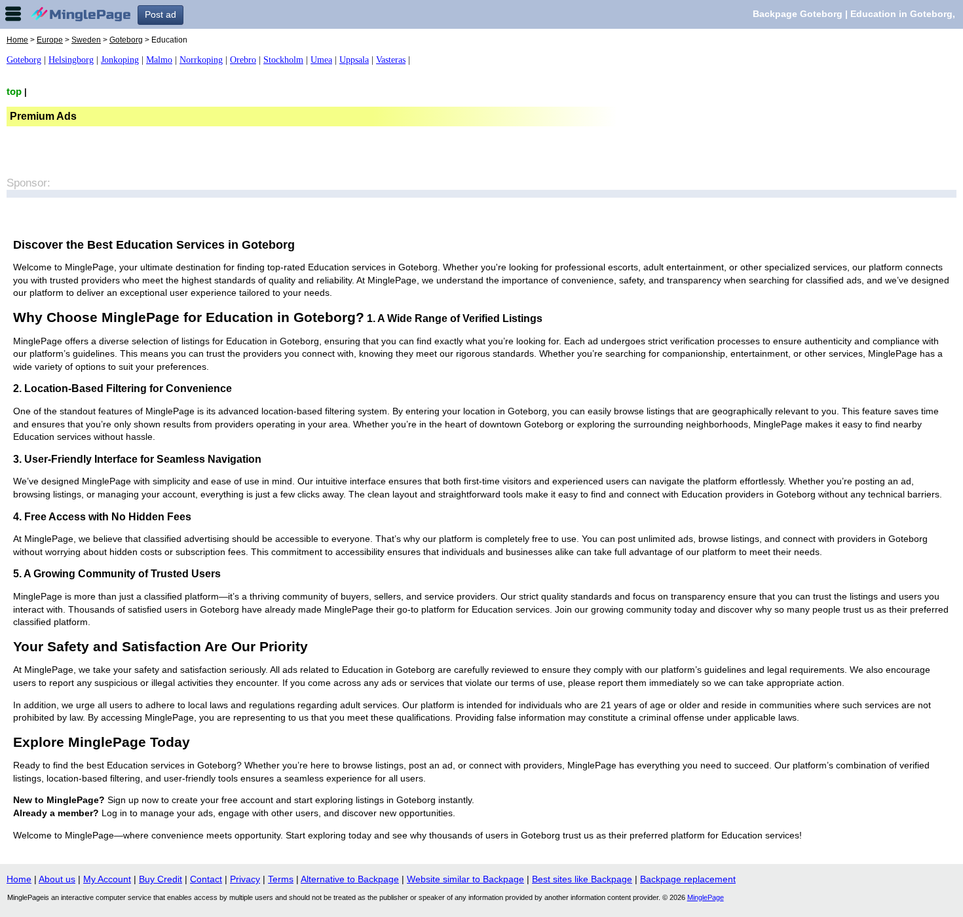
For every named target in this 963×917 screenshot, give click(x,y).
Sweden (86, 40)
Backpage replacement (688, 879)
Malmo (159, 60)
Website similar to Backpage (465, 879)
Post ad (160, 14)
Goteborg (126, 40)
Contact (206, 879)
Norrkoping (201, 60)
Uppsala (354, 60)
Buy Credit (160, 879)
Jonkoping (120, 60)
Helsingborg (71, 60)
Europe (50, 40)
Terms (280, 879)
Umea (321, 60)
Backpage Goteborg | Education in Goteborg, (854, 14)
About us (57, 879)
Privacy (245, 879)
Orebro (243, 60)
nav (13, 14)
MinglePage (705, 897)
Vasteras (391, 60)
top (14, 91)
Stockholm (283, 60)
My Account (107, 879)
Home (17, 40)
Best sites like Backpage (582, 879)
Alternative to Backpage (350, 879)
